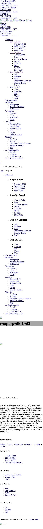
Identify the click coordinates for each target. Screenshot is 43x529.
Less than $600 (10, 456)
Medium (8, 510)
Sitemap (28, 444)
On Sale (37, 444)
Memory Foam (10, 477)
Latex (7, 479)
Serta (7, 488)
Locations (19, 444)
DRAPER (4, 14)
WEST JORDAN (6, 31)
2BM (7, 493)
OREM (3, 25)
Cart (2, 171)
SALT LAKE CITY (8, 1)
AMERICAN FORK (8, 7)
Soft (6, 508)
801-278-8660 (5, 3)
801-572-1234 (5, 16)
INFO (15, 5)
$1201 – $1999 (10, 460)
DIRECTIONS (6, 5)
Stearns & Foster (11, 495)
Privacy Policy (33, 519)
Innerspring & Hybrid (13, 475)
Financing (4, 446)
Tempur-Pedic (10, 491)
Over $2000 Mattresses (13, 462)
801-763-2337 (5, 10)
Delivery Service (6, 444)
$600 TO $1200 (11, 458)
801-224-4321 (5, 27)
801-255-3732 (5, 33)
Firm (6, 512)
